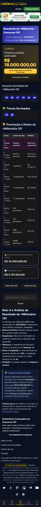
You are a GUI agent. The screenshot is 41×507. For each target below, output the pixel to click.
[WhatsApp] (24, 487)
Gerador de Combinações (20, 393)
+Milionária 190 (11, 286)
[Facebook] (10, 487)
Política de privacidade (11, 445)
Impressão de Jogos (10, 411)
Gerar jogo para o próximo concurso (20, 71)
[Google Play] (24, 494)
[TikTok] (17, 494)
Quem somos (6, 440)
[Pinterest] (17, 487)
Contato (4, 453)
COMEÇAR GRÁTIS (32, 9)
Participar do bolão (20, 77)
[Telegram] (30, 487)
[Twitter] (4, 487)
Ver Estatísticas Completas (20, 435)
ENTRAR (18, 9)
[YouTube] (37, 487)
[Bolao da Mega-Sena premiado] (20, 16)
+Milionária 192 (30, 286)
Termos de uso (7, 449)
